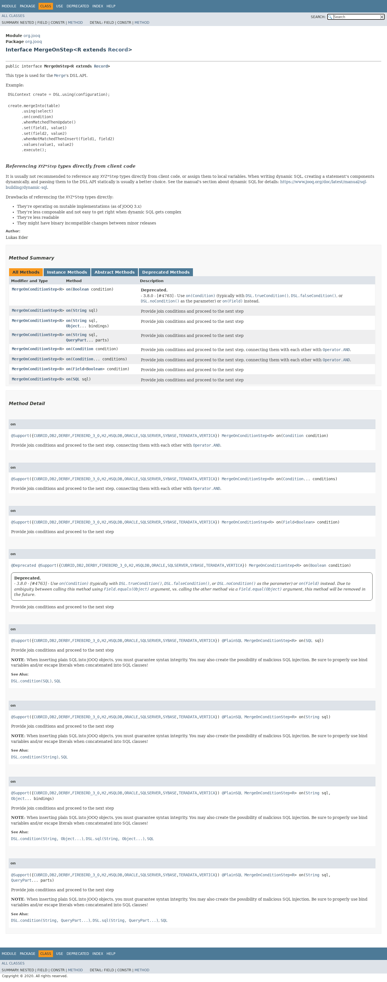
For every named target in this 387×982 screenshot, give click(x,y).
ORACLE (131, 435)
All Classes (13, 16)
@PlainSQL (232, 640)
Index (97, 6)
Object (73, 326)
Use (59, 6)
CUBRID (40, 435)
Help (111, 6)
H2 (104, 435)
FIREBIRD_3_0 (85, 435)
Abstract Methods (115, 272)
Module (9, 6)
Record (118, 50)
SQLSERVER (150, 435)
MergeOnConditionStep (34, 289)
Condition (83, 349)
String (79, 310)
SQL (76, 379)
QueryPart (76, 340)
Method (75, 23)
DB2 (53, 435)
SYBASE (170, 435)
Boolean (81, 289)
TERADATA (188, 435)
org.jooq (32, 35)
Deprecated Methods (166, 272)
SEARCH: (318, 17)
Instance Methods (67, 272)
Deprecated (78, 6)
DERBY (64, 435)
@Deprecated (23, 565)
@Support (20, 435)
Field (78, 369)
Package (27, 6)
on (68, 289)
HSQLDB (115, 435)
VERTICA (207, 435)
